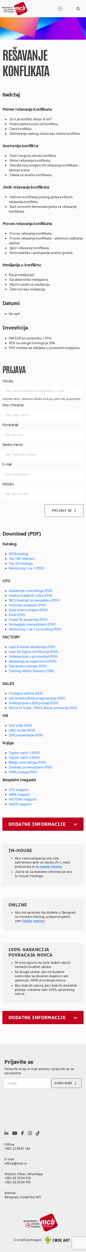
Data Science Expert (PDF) (28, 610)
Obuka (7, 381)
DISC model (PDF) (22, 730)
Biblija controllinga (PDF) (27, 762)
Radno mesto (12, 444)
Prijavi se (62, 510)
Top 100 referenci (22, 558)
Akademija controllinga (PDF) (31, 590)
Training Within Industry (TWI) (31, 671)
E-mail (7, 464)
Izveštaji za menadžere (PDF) (30, 767)
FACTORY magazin (22, 799)
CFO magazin (19, 789)
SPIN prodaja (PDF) (23, 772)
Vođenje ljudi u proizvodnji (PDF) (33, 656)
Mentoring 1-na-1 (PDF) (26, 568)
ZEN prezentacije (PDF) (26, 735)
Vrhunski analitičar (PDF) (27, 605)
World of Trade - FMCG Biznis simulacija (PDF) (43, 708)
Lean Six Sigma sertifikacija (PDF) (33, 651)
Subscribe (63, 1083)
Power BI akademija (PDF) (28, 619)
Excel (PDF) (17, 615)
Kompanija (10, 425)
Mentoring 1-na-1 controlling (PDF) (35, 629)
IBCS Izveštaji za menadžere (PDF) (34, 600)
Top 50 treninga (21, 563)
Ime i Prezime (13, 405)
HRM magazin (19, 794)
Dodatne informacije (37, 824)
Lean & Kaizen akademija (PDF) (32, 647)
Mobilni (8, 484)
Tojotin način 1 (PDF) (24, 753)
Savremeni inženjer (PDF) (28, 666)
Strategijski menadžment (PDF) (32, 624)
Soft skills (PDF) (20, 725)
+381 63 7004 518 (17, 1178)
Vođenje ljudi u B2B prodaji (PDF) (33, 703)
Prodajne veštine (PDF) (26, 693)
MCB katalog (18, 554)
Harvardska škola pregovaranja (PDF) (37, 698)
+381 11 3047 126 (17, 1148)
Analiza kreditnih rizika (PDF (30, 595)
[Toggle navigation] (60, 9)
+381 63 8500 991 (17, 1182)
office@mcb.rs (15, 1163)
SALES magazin (20, 804)
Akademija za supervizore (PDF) (32, 661)
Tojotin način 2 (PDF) (24, 757)
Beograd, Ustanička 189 (22, 1197)
